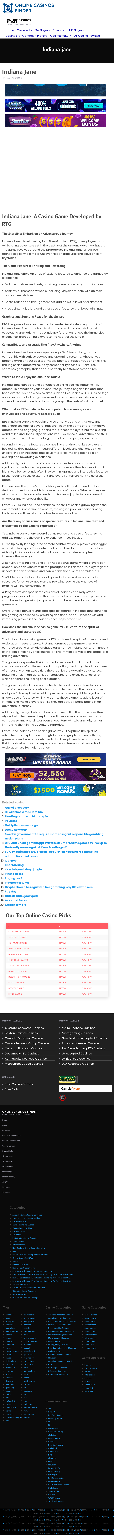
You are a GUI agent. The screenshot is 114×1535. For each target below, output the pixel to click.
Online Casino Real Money (24, 1258)
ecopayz (9, 1371)
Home (10, 30)
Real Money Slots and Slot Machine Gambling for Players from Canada (43, 1274)
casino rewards (12, 1351)
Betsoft (51, 1412)
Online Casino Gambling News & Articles (30, 1254)
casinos (9, 1354)
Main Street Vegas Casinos (24, 1064)
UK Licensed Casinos (76, 1059)
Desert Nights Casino (19, 977)
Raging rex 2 (14, 878)
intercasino (90, 1375)
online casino (30, 1338)
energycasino (91, 1368)
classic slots (90, 1321)
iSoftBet (52, 1435)
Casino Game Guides (11, 1140)
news (26, 1334)
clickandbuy (11, 1361)
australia (9, 1324)
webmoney (29, 1404)
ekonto (9, 1374)
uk (25, 1387)
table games (90, 1338)
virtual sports (90, 1348)
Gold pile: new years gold (22, 825)
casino (9, 1348)
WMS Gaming (54, 1498)
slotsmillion (90, 1385)
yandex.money (30, 1414)
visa (25, 1401)
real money (29, 1358)
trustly (27, 1384)
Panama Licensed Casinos (80, 1043)
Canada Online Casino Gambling (27, 1218)
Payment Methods (21, 1264)
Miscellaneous (19, 1244)
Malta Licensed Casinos (78, 1028)
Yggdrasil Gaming (56, 1501)
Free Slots (12, 1089)
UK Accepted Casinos (77, 1053)
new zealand (29, 1331)
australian (10, 1328)
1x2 (49, 1408)
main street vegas (14, 1417)
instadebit (10, 1401)
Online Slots (7, 1151)
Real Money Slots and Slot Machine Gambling (32, 1271)
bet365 (88, 1365)
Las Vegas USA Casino (19, 931)
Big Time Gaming (55, 1415)
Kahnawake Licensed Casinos (26, 1059)
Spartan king (14, 865)
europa (88, 1371)
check (8, 1358)
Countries (17, 1235)
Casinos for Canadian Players (26, 36)
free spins (10, 1384)
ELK (49, 1425)
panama (27, 1344)
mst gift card (29, 1321)
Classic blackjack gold (21, 896)
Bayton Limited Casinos (21, 1033)
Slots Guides (7, 1161)
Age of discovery (17, 808)
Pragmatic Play (54, 1468)
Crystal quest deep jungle (23, 869)
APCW (5, 1182)
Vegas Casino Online (18, 948)
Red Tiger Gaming (56, 1478)
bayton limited (12, 1331)
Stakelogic (53, 1488)
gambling (10, 1387)
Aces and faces (16, 900)
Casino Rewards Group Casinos (27, 1043)
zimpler (27, 1417)
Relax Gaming (54, 1481)
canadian (10, 1344)
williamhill (89, 1391)
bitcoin (9, 1334)
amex (8, 1318)
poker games (90, 1328)
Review (62, 931)
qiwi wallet (28, 1354)
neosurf (27, 1324)
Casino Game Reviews (12, 1135)
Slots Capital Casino (19, 965)
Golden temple (15, 905)
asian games (90, 1318)
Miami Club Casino (17, 971)
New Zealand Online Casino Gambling (29, 1248)
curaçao (9, 1364)
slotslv (87, 1381)
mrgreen (88, 1378)
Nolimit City (53, 1448)
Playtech (52, 1358)
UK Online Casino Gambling (24, 1291)
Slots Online (7, 1166)
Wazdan (51, 1494)
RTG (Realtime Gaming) (58, 1484)
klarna (8, 1411)
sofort (26, 1377)
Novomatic (53, 1451)
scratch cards (90, 1331)
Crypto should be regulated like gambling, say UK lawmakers (49, 887)
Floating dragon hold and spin (26, 816)
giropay (9, 1391)
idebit (8, 1394)
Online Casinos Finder (19, 21)
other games (90, 1324)
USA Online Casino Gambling (25, 1297)
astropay (10, 1321)
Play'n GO (52, 1458)
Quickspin (52, 1474)
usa (25, 1397)
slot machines (91, 1334)
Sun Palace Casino (17, 943)
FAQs (4, 1125)
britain (9, 1338)
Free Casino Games (19, 1084)
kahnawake (11, 1407)
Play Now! (87, 931)
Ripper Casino (15, 994)
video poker (90, 1341)
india (8, 1397)
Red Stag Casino (16, 982)
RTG (50, 1364)
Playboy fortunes (17, 883)
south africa (29, 1381)
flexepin (9, 1381)
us (25, 1394)
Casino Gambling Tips (22, 1228)
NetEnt (51, 1441)
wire (26, 1411)
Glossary (6, 1130)
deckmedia (10, 1368)
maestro (9, 1414)
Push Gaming (54, 1471)
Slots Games (7, 1156)
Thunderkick (53, 1491)
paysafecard (29, 1351)
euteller (9, 1377)
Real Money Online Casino (24, 1268)
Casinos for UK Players (68, 30)
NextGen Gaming (55, 1445)
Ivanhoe (11, 861)
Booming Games (55, 1418)
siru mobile (29, 1364)
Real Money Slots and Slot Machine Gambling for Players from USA (42, 1281)
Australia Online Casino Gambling (27, 1215)
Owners (16, 1261)
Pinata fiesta (14, 874)
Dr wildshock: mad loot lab (24, 812)
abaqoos (9, 1315)
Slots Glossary (8, 1177)
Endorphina (53, 1428)
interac (9, 1404)
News (15, 1251)
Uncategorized (19, 1294)
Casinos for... (59, 36)
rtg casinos (29, 1361)
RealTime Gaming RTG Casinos (83, 1048)
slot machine (29, 1371)
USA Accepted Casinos (78, 1064)
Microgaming (30, 1318)
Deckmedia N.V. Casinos (22, 1053)
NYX (50, 1455)
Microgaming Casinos (77, 1033)
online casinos (30, 1341)
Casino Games (8, 1146)
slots (26, 1374)
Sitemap (6, 1187)
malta (8, 1421)
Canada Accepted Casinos (24, 1038)
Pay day (11, 891)
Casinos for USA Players (33, 30)
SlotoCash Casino (18, 960)
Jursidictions (18, 1241)
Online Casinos (54, 1351)
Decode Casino (16, 988)
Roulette (11, 821)
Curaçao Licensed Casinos (24, 1048)
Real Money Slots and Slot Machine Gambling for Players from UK (41, 1278)
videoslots (89, 1388)
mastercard (29, 1315)
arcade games (91, 1315)
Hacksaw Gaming (55, 1431)
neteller (27, 1328)
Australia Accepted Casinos (24, 1028)
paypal (27, 1348)
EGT (50, 1421)
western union (30, 1407)
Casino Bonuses (20, 1221)
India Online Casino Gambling (25, 1238)
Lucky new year (16, 830)
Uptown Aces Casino (19, 954)
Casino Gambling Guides (23, 1225)
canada (9, 1341)
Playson (51, 1461)
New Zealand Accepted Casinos (84, 1038)
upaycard (28, 1391)
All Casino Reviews (87, 36)
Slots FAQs (7, 1171)
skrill (26, 1368)
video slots (89, 1344)
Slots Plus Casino (17, 937)
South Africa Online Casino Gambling (29, 1287)
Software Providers (21, 1284)
